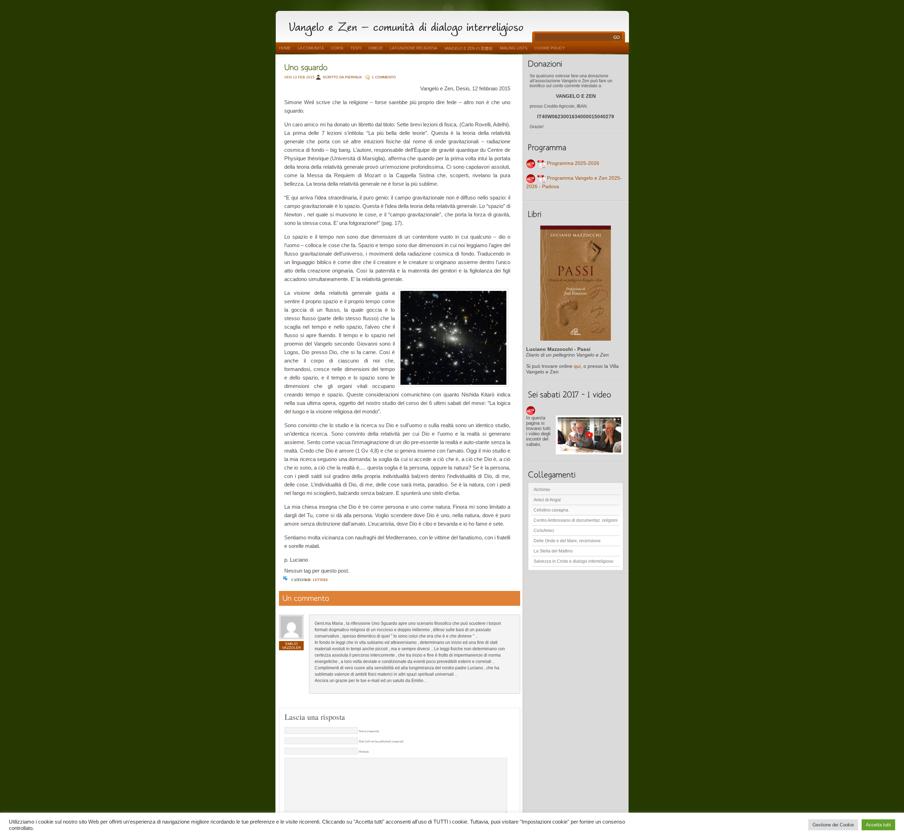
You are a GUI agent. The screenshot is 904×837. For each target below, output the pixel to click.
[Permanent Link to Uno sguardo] (306, 66)
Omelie (375, 48)
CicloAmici (544, 530)
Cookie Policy (549, 48)
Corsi (337, 48)
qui (577, 366)
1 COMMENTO (384, 77)
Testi (355, 48)
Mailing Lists (513, 48)
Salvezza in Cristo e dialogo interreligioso (573, 561)
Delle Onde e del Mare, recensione (567, 540)
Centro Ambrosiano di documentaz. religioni (576, 520)
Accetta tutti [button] (878, 824)
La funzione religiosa (413, 48)
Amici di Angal (547, 499)
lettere (320, 579)
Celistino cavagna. (551, 510)
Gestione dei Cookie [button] (833, 824)
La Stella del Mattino (553, 551)
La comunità (311, 48)
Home (285, 48)
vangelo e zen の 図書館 (468, 48)
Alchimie (542, 489)
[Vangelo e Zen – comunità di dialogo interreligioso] (409, 26)
